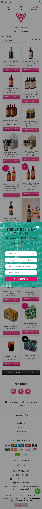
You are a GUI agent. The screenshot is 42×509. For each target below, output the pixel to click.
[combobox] (7, 260)
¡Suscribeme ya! (21, 279)
